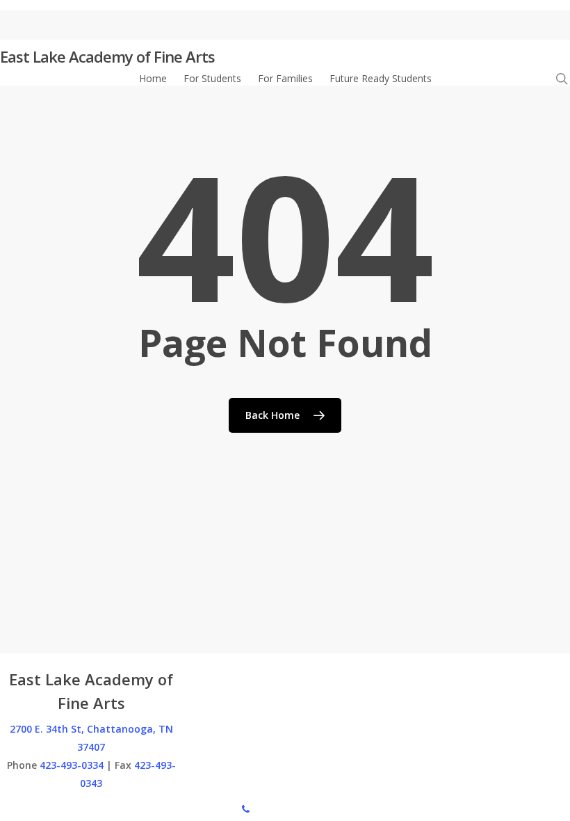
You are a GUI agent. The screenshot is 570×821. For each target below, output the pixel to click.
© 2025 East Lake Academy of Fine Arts (89, 808)
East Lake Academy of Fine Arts (107, 56)
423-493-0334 (72, 765)
